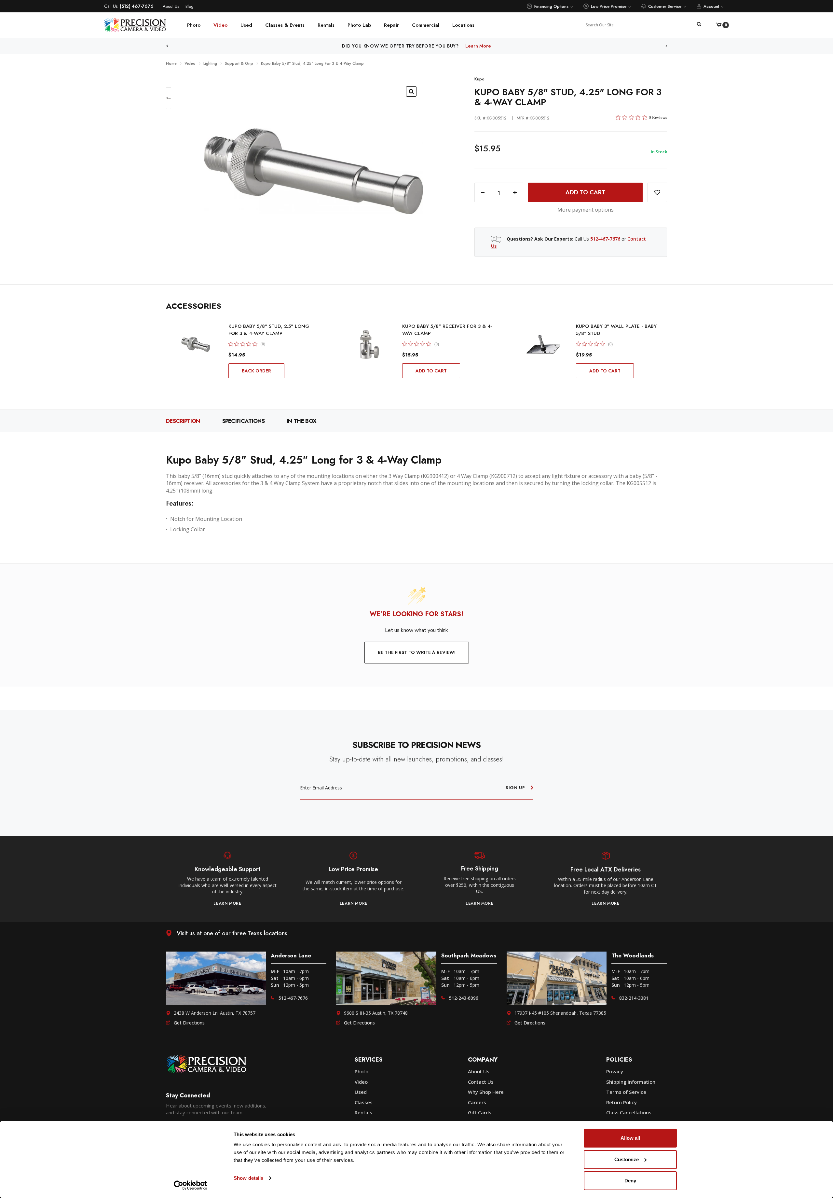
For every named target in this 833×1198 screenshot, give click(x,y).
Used (246, 25)
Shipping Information (630, 1082)
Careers (477, 1102)
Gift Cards (479, 1112)
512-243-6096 (463, 998)
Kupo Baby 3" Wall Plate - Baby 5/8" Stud (616, 330)
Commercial (425, 25)
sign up (515, 788)
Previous (167, 46)
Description (183, 421)
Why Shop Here (486, 1092)
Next (666, 46)
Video (220, 25)
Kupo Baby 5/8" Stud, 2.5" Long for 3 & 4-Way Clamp (268, 330)
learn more (227, 903)
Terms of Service (626, 1092)
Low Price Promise (608, 6)
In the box (301, 421)
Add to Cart (431, 371)
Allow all (630, 1138)
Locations (463, 25)
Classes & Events (285, 25)
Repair (391, 25)
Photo (193, 25)
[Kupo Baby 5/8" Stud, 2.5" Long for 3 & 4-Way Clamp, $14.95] (196, 344)
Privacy (614, 1071)
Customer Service (664, 6)
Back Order (256, 371)
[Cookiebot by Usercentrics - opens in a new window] (190, 1185)
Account (711, 6)
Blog (189, 6)
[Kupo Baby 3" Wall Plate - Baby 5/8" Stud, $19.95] (543, 344)
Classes (364, 1102)
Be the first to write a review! (417, 652)
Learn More (495, 46)
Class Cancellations (628, 1112)
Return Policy (621, 1102)
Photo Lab (359, 25)
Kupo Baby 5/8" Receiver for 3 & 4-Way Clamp (447, 330)
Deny (630, 1180)
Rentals (326, 25)
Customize (626, 1159)
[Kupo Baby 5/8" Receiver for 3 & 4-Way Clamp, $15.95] (370, 344)
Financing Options (551, 6)
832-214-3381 (634, 998)
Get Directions (189, 1023)
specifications (243, 421)
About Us (171, 6)
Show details (248, 1178)
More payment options (585, 209)
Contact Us (481, 1082)
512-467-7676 (605, 239)
